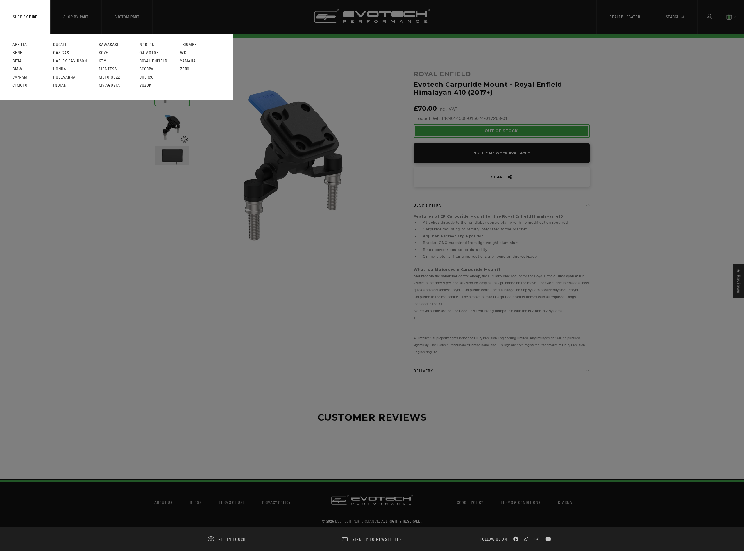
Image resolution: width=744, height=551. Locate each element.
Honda (59, 69)
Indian (60, 85)
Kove (103, 53)
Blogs (195, 502)
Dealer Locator (624, 16)
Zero (184, 69)
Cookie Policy (470, 502)
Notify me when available (501, 153)
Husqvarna (64, 77)
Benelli (20, 53)
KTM (103, 61)
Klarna (565, 502)
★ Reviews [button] (738, 281)
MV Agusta (109, 85)
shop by (25, 16)
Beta (17, 61)
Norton (147, 44)
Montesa (108, 69)
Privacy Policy (276, 502)
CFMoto (20, 85)
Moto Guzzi (110, 77)
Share (498, 177)
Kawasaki (108, 44)
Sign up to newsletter (377, 539)
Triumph (188, 44)
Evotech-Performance (357, 521)
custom (127, 16)
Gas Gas (61, 53)
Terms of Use (232, 502)
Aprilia (19, 44)
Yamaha (188, 61)
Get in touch (232, 539)
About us (163, 502)
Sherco (147, 77)
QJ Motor (149, 53)
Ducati (60, 44)
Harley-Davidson (70, 61)
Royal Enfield (153, 61)
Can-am (20, 77)
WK (183, 53)
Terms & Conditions (521, 502)
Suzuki (146, 85)
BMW (17, 69)
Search (673, 16)
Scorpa (146, 69)
